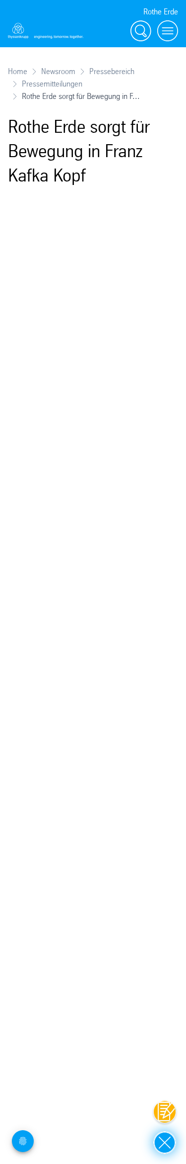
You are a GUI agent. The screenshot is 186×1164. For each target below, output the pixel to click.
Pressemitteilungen (52, 84)
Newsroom (58, 71)
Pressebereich (111, 71)
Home (17, 71)
